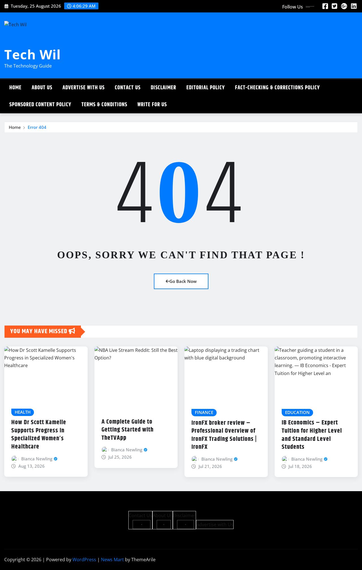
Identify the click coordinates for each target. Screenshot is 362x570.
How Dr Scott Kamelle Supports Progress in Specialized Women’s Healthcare (38, 435)
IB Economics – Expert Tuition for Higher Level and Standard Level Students (312, 435)
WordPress (84, 559)
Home (15, 88)
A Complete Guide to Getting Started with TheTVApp (128, 430)
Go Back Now (183, 281)
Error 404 (37, 127)
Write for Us (152, 105)
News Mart (112, 559)
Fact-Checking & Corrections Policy (277, 88)
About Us (42, 88)
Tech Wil (32, 54)
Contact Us (128, 88)
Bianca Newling (36, 458)
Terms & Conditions (104, 105)
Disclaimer (163, 88)
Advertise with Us (84, 88)
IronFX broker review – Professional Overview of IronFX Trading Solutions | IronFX (224, 435)
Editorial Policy (205, 88)
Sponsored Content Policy (40, 105)
